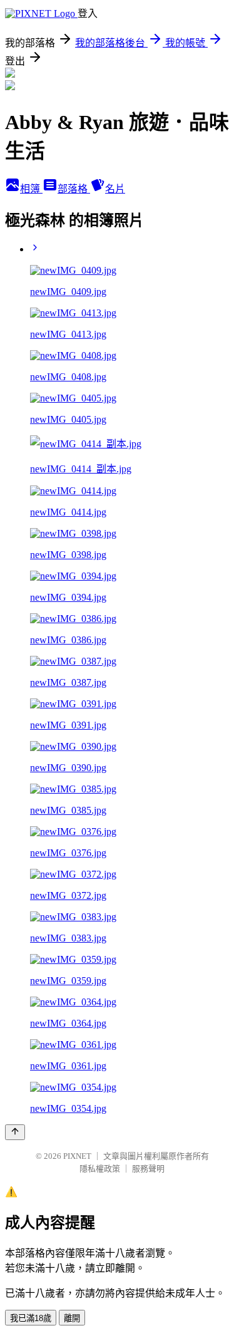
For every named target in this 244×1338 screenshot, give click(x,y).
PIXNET (77, 1156)
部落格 (74, 189)
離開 (72, 1318)
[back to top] (15, 1132)
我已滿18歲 (30, 1318)
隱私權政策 (99, 1168)
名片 (115, 189)
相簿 (31, 189)
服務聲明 (148, 1168)
